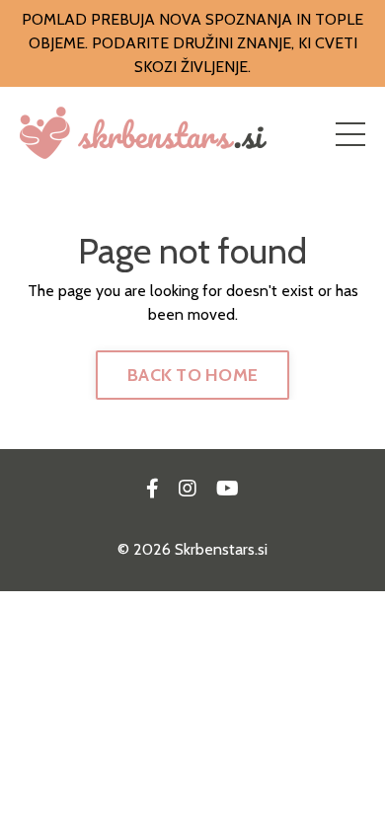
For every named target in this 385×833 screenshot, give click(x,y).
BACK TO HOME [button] (192, 375)
